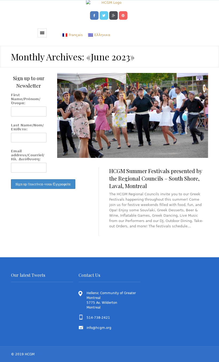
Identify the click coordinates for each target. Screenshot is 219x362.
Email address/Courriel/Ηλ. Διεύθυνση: (27, 155)
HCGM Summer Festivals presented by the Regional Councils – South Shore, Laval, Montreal (155, 178)
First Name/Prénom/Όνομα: (25, 99)
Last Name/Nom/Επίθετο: (27, 127)
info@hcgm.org (99, 328)
